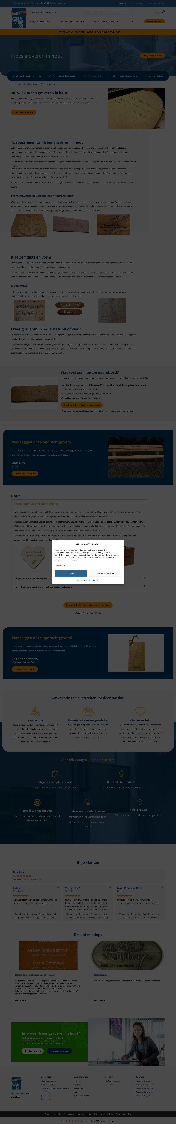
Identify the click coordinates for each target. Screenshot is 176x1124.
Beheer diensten (61, 565)
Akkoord (71, 573)
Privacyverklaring (93, 580)
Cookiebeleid (80, 580)
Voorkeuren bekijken (105, 573)
